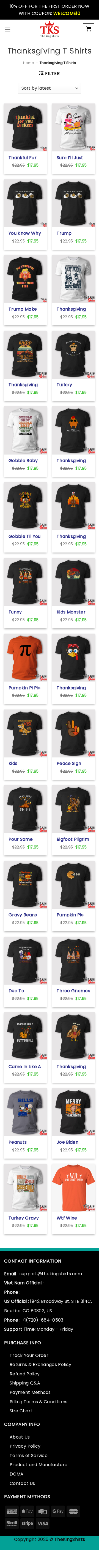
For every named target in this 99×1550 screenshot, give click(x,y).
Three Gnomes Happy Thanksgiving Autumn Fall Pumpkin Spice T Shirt (73, 990)
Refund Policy (25, 1374)
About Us (20, 1437)
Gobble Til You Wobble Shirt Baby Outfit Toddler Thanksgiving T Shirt (25, 536)
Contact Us (22, 1483)
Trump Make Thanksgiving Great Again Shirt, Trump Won (23, 308)
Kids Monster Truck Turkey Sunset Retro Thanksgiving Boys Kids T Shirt (71, 611)
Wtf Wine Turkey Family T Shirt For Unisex (72, 1217)
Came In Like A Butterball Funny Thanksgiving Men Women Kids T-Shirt (25, 1066)
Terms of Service (29, 1455)
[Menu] (7, 29)
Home (28, 62)
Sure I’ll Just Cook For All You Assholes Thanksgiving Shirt (71, 157)
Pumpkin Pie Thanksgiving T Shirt (73, 914)
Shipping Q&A (25, 1383)
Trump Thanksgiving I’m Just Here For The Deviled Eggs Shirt (71, 233)
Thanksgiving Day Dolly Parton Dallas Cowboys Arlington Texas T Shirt (72, 308)
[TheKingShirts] (49, 29)
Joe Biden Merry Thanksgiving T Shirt (73, 1142)
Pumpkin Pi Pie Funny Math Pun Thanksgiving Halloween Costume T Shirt (24, 687)
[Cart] (88, 29)
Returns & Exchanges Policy (40, 1364)
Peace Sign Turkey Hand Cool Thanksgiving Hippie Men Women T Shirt (73, 763)
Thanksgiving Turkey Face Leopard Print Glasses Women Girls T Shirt (73, 687)
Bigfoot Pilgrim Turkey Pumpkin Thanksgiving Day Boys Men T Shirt (73, 839)
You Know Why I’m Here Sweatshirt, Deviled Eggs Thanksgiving (25, 233)
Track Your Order (29, 1355)
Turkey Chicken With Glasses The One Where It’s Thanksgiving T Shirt (73, 384)
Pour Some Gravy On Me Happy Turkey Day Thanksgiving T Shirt (25, 839)
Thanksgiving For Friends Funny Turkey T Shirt (72, 460)
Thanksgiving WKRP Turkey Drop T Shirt (23, 384)
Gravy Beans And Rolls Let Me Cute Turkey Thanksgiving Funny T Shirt (23, 914)
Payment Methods (30, 1392)
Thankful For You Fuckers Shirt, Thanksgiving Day (23, 157)
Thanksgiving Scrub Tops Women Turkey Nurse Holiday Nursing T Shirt (73, 536)
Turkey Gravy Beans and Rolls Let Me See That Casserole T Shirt (24, 1217)
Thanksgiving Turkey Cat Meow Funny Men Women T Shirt (73, 1066)
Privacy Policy (25, 1446)
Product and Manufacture (38, 1464)
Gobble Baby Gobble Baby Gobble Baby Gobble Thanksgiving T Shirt (25, 460)
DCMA (16, 1474)
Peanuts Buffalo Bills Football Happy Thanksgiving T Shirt (25, 1142)
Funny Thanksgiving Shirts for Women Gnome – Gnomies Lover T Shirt (25, 611)
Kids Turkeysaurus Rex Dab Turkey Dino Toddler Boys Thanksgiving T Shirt (25, 763)
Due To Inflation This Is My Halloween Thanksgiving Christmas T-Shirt (25, 990)
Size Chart (21, 1411)
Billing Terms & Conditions (38, 1402)
